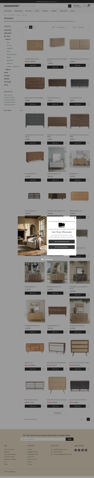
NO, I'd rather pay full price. (61, 247)
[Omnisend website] (47, 258)
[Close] (74, 218)
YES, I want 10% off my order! (61, 241)
